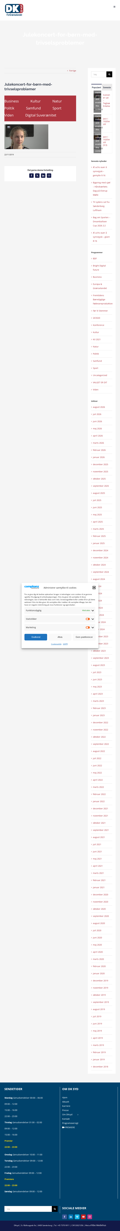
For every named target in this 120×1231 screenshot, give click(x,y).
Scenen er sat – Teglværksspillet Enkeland (106, 100)
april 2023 (98, 693)
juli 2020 (97, 930)
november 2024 (100, 557)
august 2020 (99, 923)
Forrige (72, 70)
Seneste (107, 87)
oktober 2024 (99, 564)
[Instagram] (89, 1216)
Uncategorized (100, 375)
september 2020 (101, 916)
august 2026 (99, 407)
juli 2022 (97, 758)
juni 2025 (97, 507)
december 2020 (100, 894)
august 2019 (99, 1009)
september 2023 (101, 658)
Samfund (33, 108)
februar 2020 (99, 966)
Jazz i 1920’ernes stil (106, 121)
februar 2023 (99, 708)
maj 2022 (97, 772)
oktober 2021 (99, 822)
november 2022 (100, 729)
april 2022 (98, 779)
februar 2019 (99, 1052)
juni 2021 (97, 851)
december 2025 (100, 464)
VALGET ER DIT (100, 382)
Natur (57, 101)
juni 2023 (97, 679)
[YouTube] (83, 1216)
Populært (96, 87)
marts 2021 (98, 873)
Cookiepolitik (56, 644)
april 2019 (98, 1038)
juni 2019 (97, 1023)
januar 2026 (99, 457)
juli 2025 (97, 500)
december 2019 (100, 980)
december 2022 (100, 722)
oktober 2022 (99, 736)
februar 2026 (99, 450)
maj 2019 (97, 1030)
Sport (57, 108)
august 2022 (99, 751)
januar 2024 (99, 629)
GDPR (65, 644)
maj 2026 (97, 428)
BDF (95, 258)
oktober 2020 (99, 908)
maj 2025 (97, 514)
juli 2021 (97, 844)
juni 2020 (97, 937)
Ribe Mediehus (98, 1225)
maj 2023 (97, 686)
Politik (9, 108)
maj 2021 (97, 858)
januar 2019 (99, 1059)
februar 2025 (99, 536)
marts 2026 (98, 442)
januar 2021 (99, 887)
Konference (98, 325)
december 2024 (100, 550)
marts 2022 (98, 787)
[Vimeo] (77, 1216)
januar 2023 (99, 715)
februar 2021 (99, 880)
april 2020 (98, 952)
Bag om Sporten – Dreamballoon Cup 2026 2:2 (101, 221)
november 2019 (100, 987)
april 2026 (98, 435)
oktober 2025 (99, 478)
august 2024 (99, 579)
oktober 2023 (99, 650)
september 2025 (101, 485)
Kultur (35, 101)
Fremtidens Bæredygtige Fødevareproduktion (102, 299)
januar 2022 (99, 801)
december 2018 (100, 1066)
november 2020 (100, 901)
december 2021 (100, 808)
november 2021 (100, 815)
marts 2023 (98, 701)
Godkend (35, 637)
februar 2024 (99, 622)
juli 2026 (97, 414)
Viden (9, 115)
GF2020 (96, 317)
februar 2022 (99, 794)
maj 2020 (97, 944)
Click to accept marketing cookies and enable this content (98, 95)
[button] (94, 587)
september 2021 (101, 830)
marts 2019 (98, 1045)
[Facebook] (64, 1216)
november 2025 (100, 471)
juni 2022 (97, 765)
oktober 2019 (99, 995)
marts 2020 (98, 959)
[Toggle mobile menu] (115, 6)
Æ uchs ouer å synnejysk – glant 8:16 (101, 236)
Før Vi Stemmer (100, 310)
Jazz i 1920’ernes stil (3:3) (106, 140)
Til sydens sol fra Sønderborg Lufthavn (101, 206)
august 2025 (99, 493)
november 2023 (100, 643)
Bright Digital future (99, 267)
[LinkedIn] (70, 1216)
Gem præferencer (84, 637)
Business (11, 101)
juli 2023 (97, 672)
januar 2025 (99, 543)
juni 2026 (97, 421)
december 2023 (100, 636)
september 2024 (101, 572)
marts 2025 (98, 528)
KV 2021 (97, 339)
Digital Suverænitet (40, 115)
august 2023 (99, 665)
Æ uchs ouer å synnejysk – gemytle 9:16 (100, 171)
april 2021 (98, 865)
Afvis (60, 637)
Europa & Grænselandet (100, 286)
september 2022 (101, 744)
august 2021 (99, 837)
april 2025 (98, 521)
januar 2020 (99, 973)
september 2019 (101, 1002)
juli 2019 (97, 1016)
